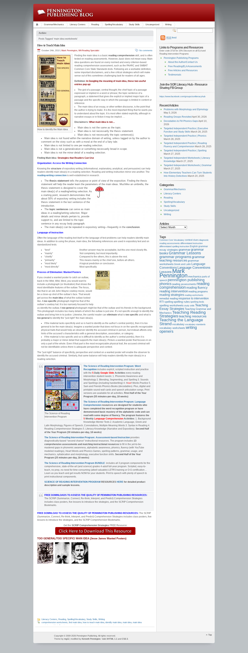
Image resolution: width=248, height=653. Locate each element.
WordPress (43, 637)
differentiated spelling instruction (174, 246)
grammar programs (175, 257)
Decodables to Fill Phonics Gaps (181, 121)
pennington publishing (186, 280)
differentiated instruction (191, 243)
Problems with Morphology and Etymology (186, 109)
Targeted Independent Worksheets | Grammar (188, 165)
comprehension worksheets (54, 622)
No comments (145, 50)
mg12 (66, 639)
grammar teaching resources (182, 258)
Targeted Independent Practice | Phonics (185, 135)
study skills (189, 305)
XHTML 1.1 (112, 639)
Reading (95, 24)
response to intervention (193, 298)
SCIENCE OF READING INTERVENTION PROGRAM (72, 482)
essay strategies (168, 250)
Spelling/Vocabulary (114, 24)
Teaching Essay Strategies (183, 307)
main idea (127, 622)
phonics (165, 284)
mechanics (194, 276)
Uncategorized (152, 24)
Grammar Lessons (185, 253)
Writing (168, 24)
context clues (192, 240)
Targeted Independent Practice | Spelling (185, 150)
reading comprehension (184, 285)
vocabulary (178, 324)
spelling (168, 301)
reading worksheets (194, 295)
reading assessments (184, 284)
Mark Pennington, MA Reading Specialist (80, 50)
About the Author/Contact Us (183, 62)
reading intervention (173, 291)
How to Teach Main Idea (51, 45)
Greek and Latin (182, 264)
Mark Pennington (173, 273)
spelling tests (197, 302)
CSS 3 (125, 639)
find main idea (75, 622)
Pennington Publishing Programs (181, 58)
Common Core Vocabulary (171, 240)
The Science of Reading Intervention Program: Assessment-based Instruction (87, 437)
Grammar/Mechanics (54, 24)
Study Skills (134, 24)
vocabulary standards (195, 324)
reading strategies (171, 294)
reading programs (198, 291)
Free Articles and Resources (183, 70)
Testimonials (174, 74)
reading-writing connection (51, 175)
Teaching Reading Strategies (182, 314)
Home (37, 25)
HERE (120, 482)
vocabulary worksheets (172, 328)
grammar (184, 249)
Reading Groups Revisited (178, 116)
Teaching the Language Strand (181, 322)
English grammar (199, 246)
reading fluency (197, 287)
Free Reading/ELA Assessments (185, 66)
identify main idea (113, 622)
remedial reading (168, 298)
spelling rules (182, 301)
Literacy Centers (77, 24)
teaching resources (193, 316)
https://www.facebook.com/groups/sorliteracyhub (182, 96)
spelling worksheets (171, 305)
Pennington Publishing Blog (65, 13)
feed (171, 37)
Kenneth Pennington (91, 639)
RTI (161, 301)
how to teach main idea (93, 622)
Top (210, 635)
